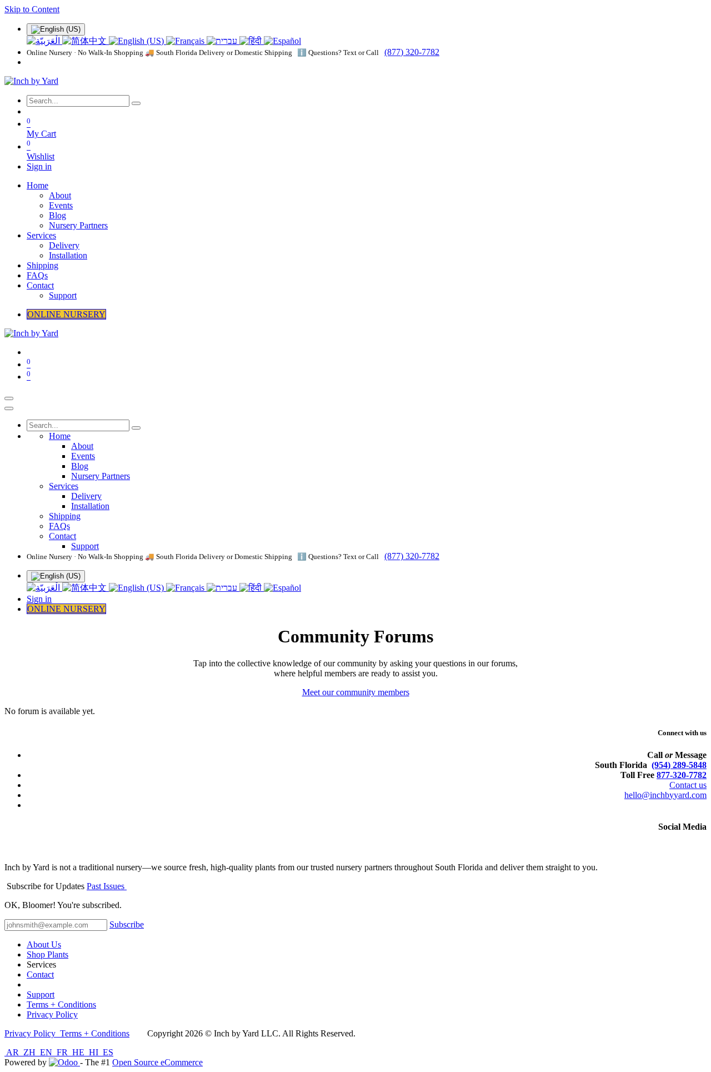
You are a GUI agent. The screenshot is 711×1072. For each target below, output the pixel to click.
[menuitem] (44, 41)
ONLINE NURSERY (66, 314)
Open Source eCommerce (157, 1062)
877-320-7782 (682, 775)
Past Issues (107, 886)
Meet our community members (355, 692)
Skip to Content (31, 9)
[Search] (136, 103)
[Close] (8, 408)
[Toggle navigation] (8, 398)
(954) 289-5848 (679, 765)
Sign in (39, 166)
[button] (126, 924)
